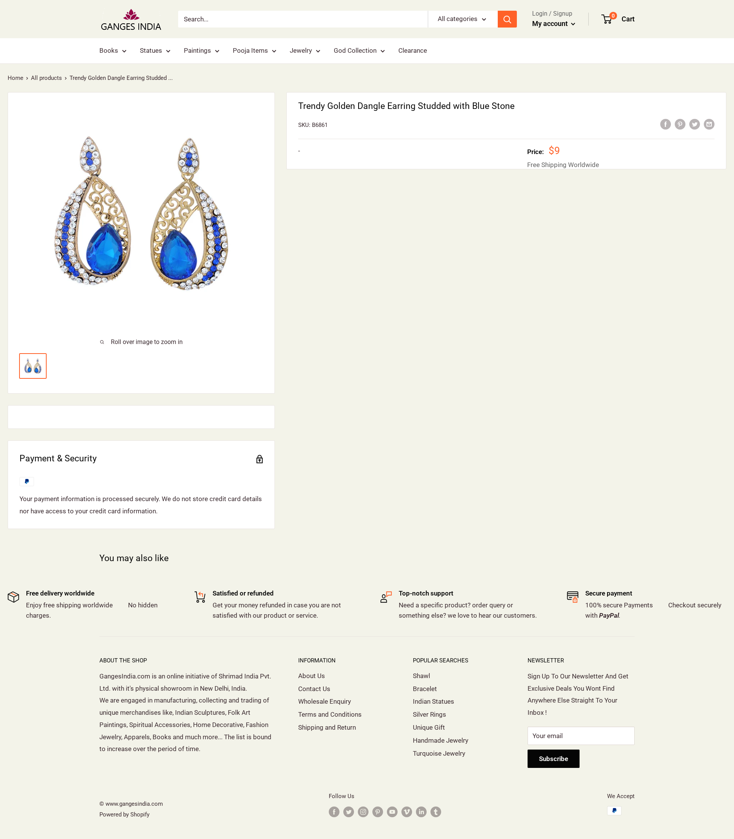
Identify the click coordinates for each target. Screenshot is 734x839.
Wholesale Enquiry (324, 701)
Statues (151, 50)
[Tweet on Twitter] (694, 124)
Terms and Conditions (330, 714)
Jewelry (301, 50)
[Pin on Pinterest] (680, 124)
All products (46, 78)
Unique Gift (429, 727)
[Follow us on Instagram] (363, 811)
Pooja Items (250, 50)
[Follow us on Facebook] (334, 811)
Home (15, 78)
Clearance (412, 50)
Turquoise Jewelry (439, 753)
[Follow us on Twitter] (348, 811)
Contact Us (314, 689)
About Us (311, 676)
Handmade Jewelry (440, 740)
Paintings (197, 50)
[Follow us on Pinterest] (377, 811)
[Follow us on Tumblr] (435, 811)
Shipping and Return (327, 727)
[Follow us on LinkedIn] (421, 811)
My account (550, 23)
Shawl (421, 676)
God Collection (355, 50)
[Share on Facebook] (665, 124)
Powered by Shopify (124, 814)
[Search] (507, 19)
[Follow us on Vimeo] (406, 811)
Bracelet (425, 689)
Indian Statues (433, 701)
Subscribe (553, 759)
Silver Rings (429, 714)
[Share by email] (709, 124)
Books (108, 50)
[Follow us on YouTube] (392, 811)
